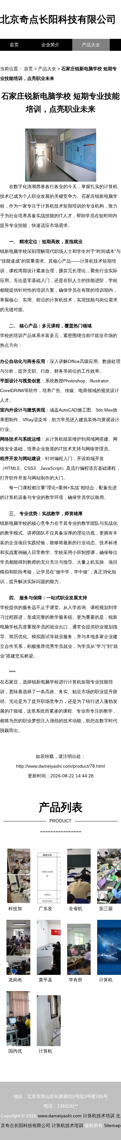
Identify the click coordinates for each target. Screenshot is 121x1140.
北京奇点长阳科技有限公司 (58, 19)
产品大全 (91, 44)
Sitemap (112, 1125)
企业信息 (59, 56)
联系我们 (19, 56)
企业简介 (50, 44)
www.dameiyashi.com (60, 1115)
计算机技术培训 (99, 1115)
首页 (14, 44)
